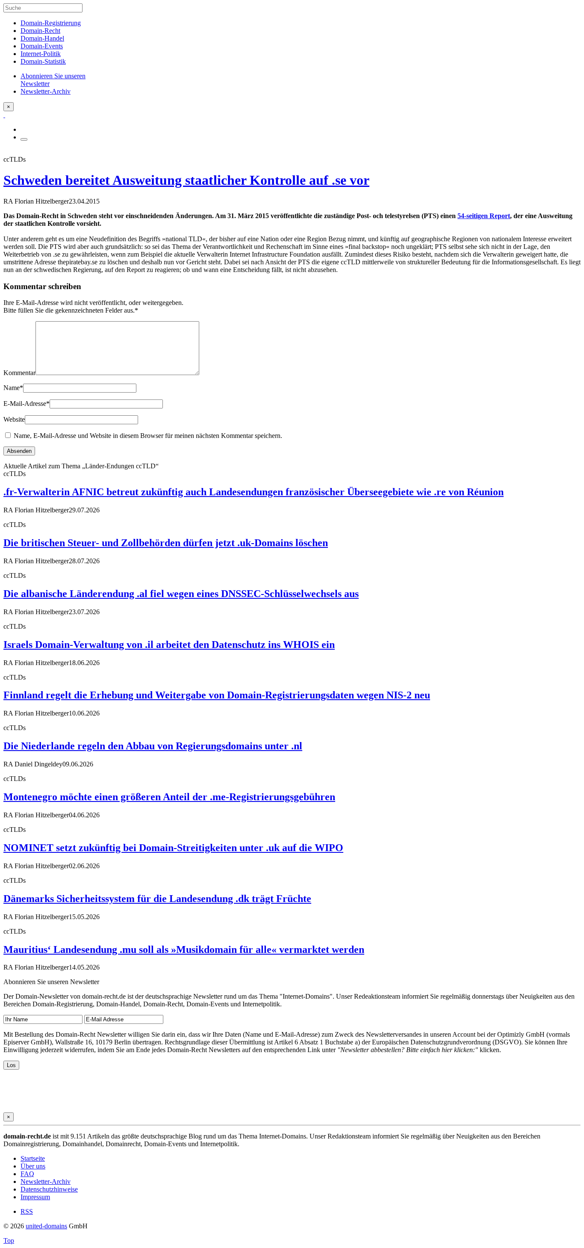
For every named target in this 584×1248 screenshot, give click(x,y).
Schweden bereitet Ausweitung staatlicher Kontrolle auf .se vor (186, 180)
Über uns (33, 1166)
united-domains (46, 1226)
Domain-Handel (42, 38)
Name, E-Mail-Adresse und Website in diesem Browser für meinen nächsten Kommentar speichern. (148, 435)
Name (13, 387)
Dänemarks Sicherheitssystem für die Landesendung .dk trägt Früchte (157, 898)
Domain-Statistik (43, 61)
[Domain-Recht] (4, 114)
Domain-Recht (40, 30)
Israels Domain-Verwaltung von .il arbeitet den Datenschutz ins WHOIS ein (169, 644)
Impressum (35, 1197)
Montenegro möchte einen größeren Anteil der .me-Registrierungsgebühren (169, 796)
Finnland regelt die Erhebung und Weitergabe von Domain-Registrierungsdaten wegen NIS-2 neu (216, 695)
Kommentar (19, 372)
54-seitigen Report (483, 215)
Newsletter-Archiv (46, 1181)
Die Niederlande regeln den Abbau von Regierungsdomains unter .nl (152, 745)
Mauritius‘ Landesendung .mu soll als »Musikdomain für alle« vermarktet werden (183, 949)
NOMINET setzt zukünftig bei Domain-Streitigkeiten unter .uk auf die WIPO (173, 847)
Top (8, 1240)
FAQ (27, 1173)
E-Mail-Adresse (26, 403)
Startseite (33, 1158)
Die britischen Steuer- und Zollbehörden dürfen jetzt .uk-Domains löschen (165, 542)
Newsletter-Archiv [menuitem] (46, 91)
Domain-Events (42, 46)
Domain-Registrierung (51, 23)
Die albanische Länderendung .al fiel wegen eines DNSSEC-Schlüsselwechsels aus (181, 593)
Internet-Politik (41, 53)
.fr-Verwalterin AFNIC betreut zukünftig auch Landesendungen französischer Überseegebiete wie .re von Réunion (253, 491)
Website (14, 419)
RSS (27, 1211)
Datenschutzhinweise (49, 1189)
